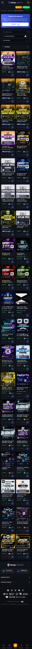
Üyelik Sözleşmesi (12, 604)
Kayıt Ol (19, 7)
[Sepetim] (28, 2)
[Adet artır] (24, 75)
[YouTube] (19, 590)
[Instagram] (8, 590)
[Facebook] (22, 590)
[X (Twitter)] (15, 590)
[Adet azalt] (18, 75)
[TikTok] (11, 590)
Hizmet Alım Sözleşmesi (23, 604)
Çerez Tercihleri (4, 604)
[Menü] (2, 2)
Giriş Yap (27, 7)
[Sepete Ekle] (12, 75)
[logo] (15, 565)
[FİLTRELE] (27, 32)
